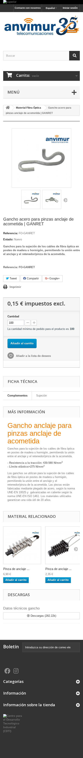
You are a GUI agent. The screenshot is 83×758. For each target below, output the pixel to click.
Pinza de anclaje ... (16, 569)
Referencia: (10, 233)
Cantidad (13, 316)
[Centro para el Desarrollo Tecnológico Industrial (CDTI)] (13, 723)
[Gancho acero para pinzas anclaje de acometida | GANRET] (30, 199)
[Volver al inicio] (8, 108)
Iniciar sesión (70, 8)
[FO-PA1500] (22, 545)
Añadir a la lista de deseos (33, 355)
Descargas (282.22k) (43, 615)
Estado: (8, 239)
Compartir (32, 278)
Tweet (13, 278)
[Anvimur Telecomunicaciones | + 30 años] (41, 27)
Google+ (54, 278)
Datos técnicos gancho (21, 608)
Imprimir (15, 287)
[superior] (41, 2)
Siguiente (65, 200)
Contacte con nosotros (28, 8)
